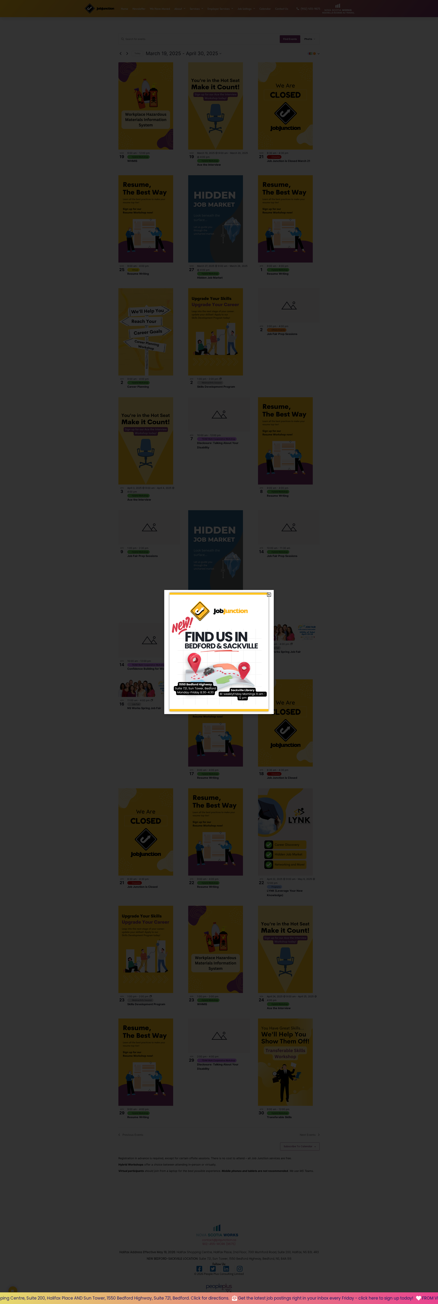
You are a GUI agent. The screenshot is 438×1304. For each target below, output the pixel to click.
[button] (269, 594)
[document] (219, 652)
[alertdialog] (219, 1298)
